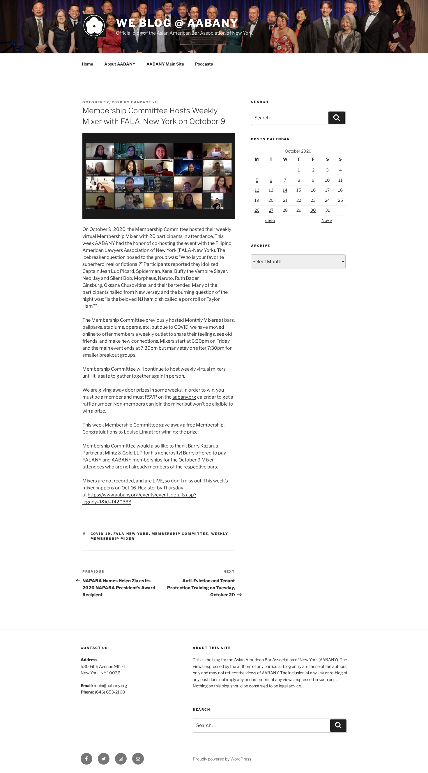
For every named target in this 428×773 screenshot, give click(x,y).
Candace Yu (144, 102)
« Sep (270, 220)
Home (87, 63)
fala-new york (131, 534)
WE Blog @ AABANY (177, 23)
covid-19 (101, 534)
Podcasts (204, 63)
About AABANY (119, 63)
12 (257, 189)
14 (285, 189)
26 (256, 210)
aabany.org (184, 397)
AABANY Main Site (165, 63)
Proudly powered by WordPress (222, 758)
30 (313, 210)
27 (271, 210)
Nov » (326, 220)
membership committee (180, 534)
